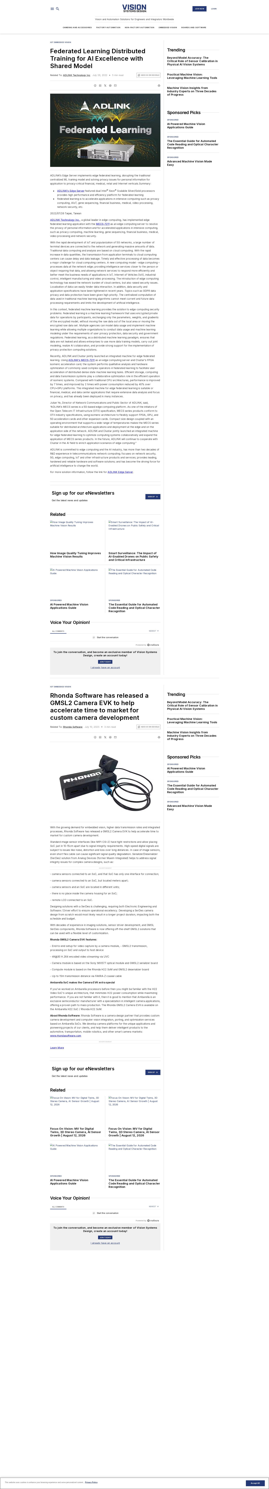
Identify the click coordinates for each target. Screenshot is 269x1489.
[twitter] (105, 85)
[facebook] (95, 85)
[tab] (58, 631)
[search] (57, 9)
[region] (105, 638)
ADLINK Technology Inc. (65, 219)
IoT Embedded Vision (60, 42)
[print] (159, 85)
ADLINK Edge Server (120, 472)
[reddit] (110, 85)
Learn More (57, 1036)
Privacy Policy (91, 1482)
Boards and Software (193, 27)
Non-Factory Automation (139, 27)
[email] (115, 85)
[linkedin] (100, 85)
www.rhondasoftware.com (65, 1030)
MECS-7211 (103, 223)
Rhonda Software (73, 726)
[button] (52, 9)
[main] (134, 1483)
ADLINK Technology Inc (76, 75)
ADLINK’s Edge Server (70, 190)
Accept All (255, 1483)
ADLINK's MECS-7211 (81, 360)
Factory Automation (108, 27)
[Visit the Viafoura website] (153, 645)
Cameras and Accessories (77, 27)
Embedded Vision (168, 27)
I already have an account (105, 667)
